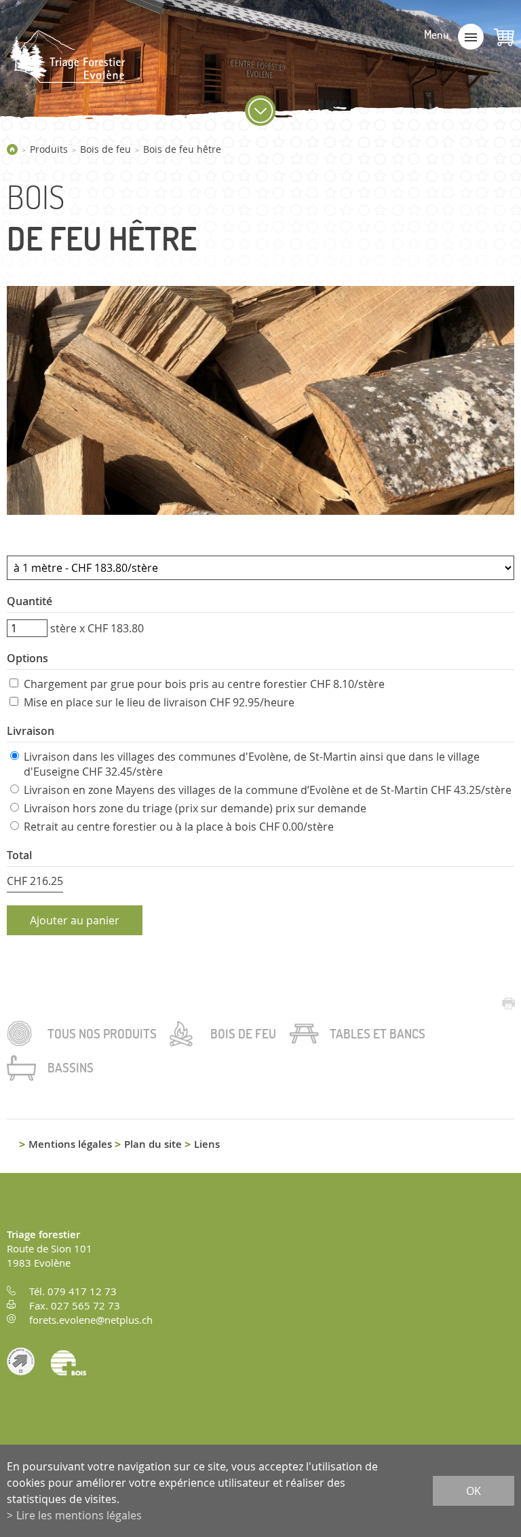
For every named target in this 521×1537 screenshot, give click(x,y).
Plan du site (153, 1144)
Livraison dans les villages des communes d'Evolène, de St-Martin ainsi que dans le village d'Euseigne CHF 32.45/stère (252, 764)
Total (19, 855)
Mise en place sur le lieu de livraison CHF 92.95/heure (159, 702)
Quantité (29, 601)
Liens (207, 1144)
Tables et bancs (377, 1034)
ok (473, 1490)
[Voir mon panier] (504, 37)
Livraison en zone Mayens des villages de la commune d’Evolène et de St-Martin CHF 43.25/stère (268, 789)
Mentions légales (70, 1144)
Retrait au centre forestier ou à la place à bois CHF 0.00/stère (179, 826)
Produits (49, 149)
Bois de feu (105, 149)
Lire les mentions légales (79, 1515)
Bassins (70, 1068)
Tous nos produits (102, 1034)
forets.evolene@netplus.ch (91, 1319)
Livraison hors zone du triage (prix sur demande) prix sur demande (195, 808)
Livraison (30, 730)
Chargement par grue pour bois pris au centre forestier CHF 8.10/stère (204, 683)
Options (27, 658)
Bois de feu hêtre (182, 149)
